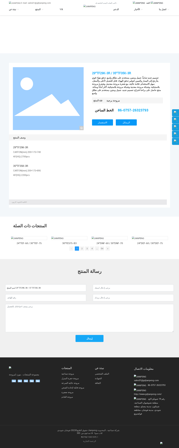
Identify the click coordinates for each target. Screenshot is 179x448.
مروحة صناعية (68, 373)
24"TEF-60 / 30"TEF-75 (29, 243)
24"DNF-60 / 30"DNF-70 (109, 243)
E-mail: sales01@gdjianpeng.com (36, 3)
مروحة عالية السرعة (70, 383)
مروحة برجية (45, 32)
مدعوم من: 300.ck (85, 433)
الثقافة (98, 383)
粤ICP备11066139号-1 (89, 437)
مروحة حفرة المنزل (70, 378)
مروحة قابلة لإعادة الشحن (73, 387)
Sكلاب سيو (98, 433)
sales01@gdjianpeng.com (146, 380)
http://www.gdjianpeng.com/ (148, 394)
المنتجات (31, 32)
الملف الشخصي (102, 373)
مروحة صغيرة (67, 392)
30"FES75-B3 (69, 243)
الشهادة (98, 378)
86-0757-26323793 (133, 110)
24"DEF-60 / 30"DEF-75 (150, 243)
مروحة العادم (67, 396)
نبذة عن (99, 368)
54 (102, 248)
